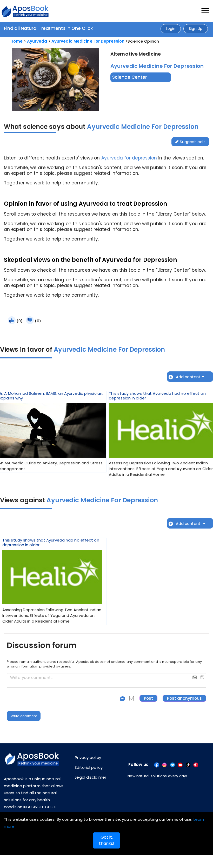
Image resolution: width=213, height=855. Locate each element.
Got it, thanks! (106, 840)
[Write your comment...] (106, 680)
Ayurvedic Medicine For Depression (87, 41)
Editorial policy (89, 767)
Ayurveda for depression (129, 158)
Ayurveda (37, 41)
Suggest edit (192, 141)
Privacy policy (88, 757)
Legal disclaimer (90, 777)
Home (16, 41)
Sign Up (195, 28)
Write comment (24, 715)
